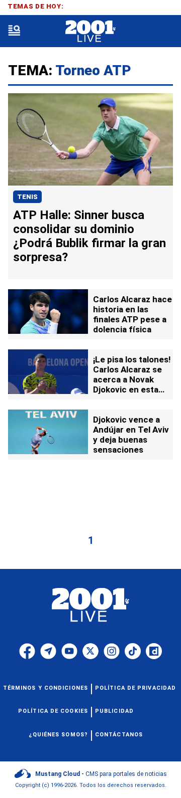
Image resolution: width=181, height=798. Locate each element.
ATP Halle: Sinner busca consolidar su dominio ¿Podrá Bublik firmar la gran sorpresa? (89, 236)
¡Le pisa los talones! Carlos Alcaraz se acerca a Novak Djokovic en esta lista (132, 379)
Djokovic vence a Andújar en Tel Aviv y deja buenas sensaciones (131, 435)
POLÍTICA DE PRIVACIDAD (135, 688)
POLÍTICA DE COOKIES (53, 711)
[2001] (90, 31)
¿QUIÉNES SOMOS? (58, 734)
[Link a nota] (90, 139)
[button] (14, 31)
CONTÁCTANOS (119, 734)
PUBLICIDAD (114, 711)
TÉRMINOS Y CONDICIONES (45, 688)
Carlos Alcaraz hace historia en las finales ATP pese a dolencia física (132, 314)
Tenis (27, 197)
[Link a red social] (27, 651)
